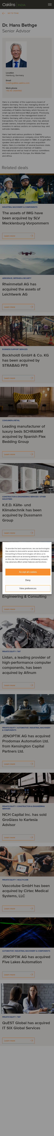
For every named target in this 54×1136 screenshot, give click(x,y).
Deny (28, 580)
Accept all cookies (28, 572)
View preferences (27, 588)
